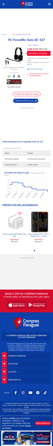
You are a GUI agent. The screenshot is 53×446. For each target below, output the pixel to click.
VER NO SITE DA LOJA (25, 101)
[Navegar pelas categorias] (3, 4)
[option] (14, 54)
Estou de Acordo (43, 423)
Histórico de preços (36, 69)
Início (4, 34)
